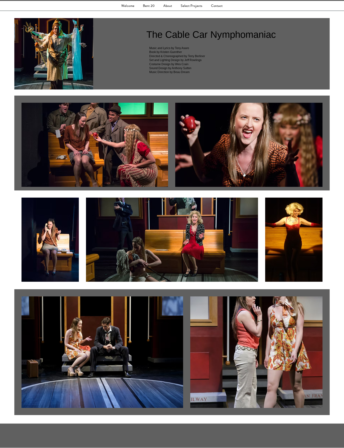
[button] (192, 6)
